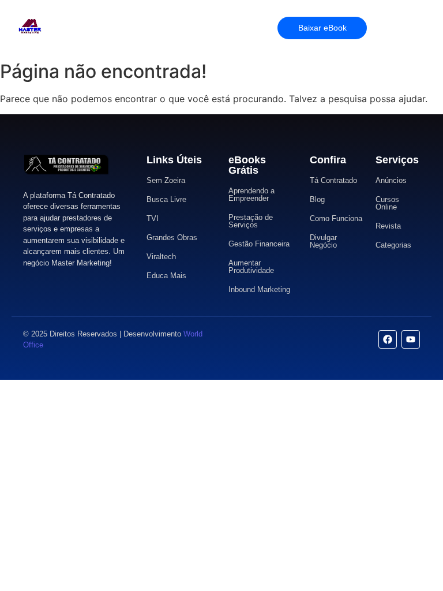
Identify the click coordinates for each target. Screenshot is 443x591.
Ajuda (209, 27)
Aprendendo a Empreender (251, 194)
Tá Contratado (333, 180)
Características (91, 27)
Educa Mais (166, 275)
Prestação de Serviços (250, 221)
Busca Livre (166, 199)
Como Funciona (336, 218)
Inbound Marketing (259, 289)
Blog (317, 199)
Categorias (393, 245)
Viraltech (161, 256)
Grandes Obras (172, 237)
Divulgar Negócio (323, 241)
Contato (246, 27)
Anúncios (391, 180)
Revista (388, 226)
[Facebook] (387, 339)
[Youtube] (410, 339)
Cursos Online (387, 203)
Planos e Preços (158, 27)
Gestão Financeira (259, 244)
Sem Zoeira (166, 180)
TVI (153, 218)
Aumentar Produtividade (251, 267)
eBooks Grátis (247, 165)
